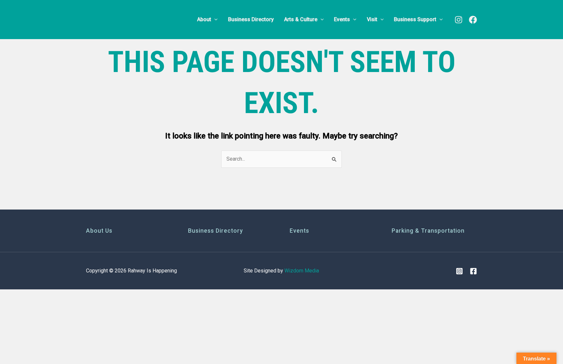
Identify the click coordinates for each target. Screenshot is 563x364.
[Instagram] (459, 20)
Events (299, 230)
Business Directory (215, 230)
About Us (99, 230)
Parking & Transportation (428, 230)
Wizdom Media (301, 271)
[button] (214, 19)
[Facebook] (473, 20)
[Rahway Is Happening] (126, 19)
